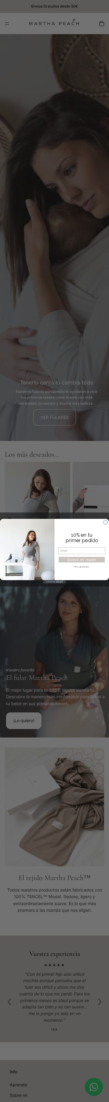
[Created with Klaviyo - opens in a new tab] (54, 581)
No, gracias (81, 566)
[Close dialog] (106, 522)
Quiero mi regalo (81, 559)
